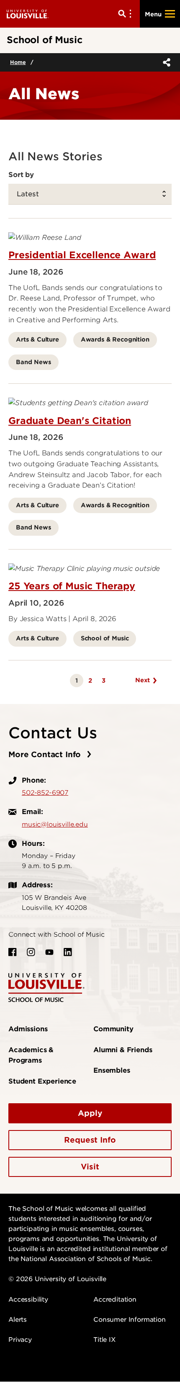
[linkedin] (68, 952)
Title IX (104, 1339)
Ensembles (111, 1070)
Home (18, 62)
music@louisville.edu (55, 824)
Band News (33, 361)
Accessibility (28, 1299)
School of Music (105, 638)
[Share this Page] (165, 62)
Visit (90, 1166)
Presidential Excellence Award (82, 254)
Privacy (20, 1339)
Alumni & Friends (122, 1050)
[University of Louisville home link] (28, 14)
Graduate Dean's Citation (69, 420)
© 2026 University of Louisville (57, 1279)
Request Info (90, 1139)
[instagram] (31, 952)
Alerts (17, 1319)
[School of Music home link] (46, 987)
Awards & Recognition (115, 339)
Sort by (21, 174)
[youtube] (49, 952)
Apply (90, 1113)
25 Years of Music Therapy (71, 586)
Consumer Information (129, 1319)
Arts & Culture (37, 339)
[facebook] (12, 952)
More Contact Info (45, 754)
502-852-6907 (45, 792)
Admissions (27, 1029)
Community (113, 1029)
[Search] (126, 14)
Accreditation (114, 1299)
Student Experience (42, 1081)
